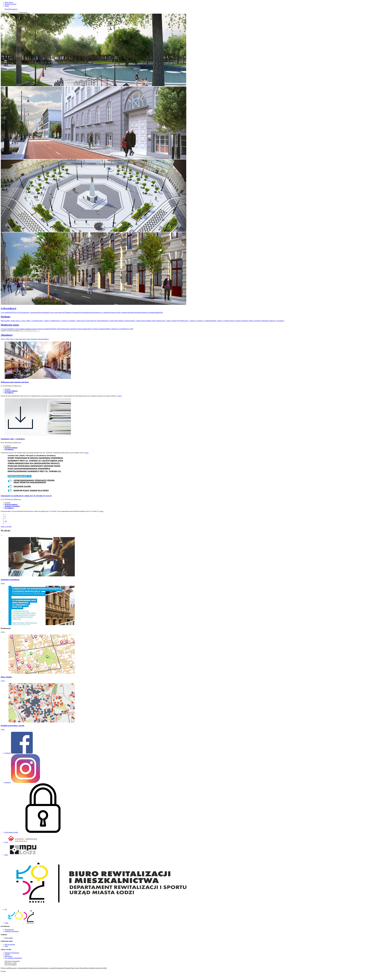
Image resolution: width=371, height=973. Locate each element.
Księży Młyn (248, 321)
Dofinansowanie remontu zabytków (15, 382)
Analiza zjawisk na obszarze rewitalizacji (38, 329)
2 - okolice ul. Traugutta (67, 321)
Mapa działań (5, 321)
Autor (29, 339)
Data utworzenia (21, 339)
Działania (5, 316)
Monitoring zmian (10, 325)
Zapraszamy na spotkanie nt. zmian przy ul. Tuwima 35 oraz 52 (26, 496)
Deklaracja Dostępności (12, 953)
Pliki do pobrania (10, 944)
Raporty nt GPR (128, 329)
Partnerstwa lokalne (148, 312)
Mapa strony (8, 956)
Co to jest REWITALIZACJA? (10, 312)
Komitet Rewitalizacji (135, 312)
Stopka (7, 6)
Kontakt (156, 312)
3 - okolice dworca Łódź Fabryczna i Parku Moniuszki (91, 321)
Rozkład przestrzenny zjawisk (12, 726)
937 (6, 521)
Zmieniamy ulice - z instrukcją (13, 439)
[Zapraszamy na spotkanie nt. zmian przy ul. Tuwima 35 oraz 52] (38, 492)
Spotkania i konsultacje (72, 312)
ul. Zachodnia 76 (257, 321)
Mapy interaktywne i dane (115, 329)
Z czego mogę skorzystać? (57, 312)
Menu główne (9, 2)
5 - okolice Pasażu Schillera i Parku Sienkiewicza (149, 321)
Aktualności (7, 335)
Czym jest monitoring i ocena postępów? (13, 329)
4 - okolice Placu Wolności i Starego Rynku (121, 321)
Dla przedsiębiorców (85, 312)
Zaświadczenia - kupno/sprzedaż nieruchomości (34, 312)
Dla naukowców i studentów (101, 312)
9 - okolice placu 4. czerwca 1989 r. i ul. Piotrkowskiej (25, 321)
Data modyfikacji (43, 339)
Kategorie (34, 339)
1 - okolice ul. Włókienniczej (51, 321)
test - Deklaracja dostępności (13, 958)
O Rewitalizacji (8, 308)
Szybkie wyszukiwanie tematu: (10, 330)
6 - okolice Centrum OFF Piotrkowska (176, 321)
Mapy (6, 946)
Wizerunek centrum (68, 329)
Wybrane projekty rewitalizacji (119, 312)
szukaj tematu (23, 12)
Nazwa (12, 339)
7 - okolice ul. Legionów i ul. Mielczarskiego (201, 321)
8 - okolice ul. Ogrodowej (223, 321)
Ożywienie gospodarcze (81, 329)
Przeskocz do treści (10, 4)
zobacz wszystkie (6, 526)
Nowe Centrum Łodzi (237, 321)
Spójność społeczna (57, 329)
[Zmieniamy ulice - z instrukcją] (38, 435)
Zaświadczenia (9, 929)
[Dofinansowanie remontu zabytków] (38, 378)
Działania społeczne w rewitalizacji (273, 321)
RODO (160, 312)
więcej (120, 396)
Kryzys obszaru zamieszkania (98, 329)
